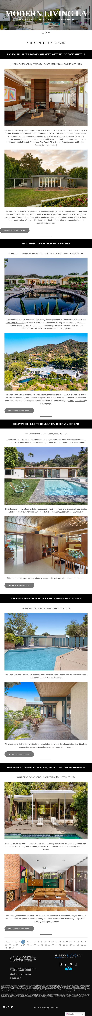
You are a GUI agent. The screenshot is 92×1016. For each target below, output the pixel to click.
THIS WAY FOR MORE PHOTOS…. (19, 585)
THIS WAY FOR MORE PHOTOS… (14, 230)
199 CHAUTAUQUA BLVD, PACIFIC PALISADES (30, 64)
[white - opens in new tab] (70, 964)
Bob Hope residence (76, 401)
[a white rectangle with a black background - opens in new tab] (65, 964)
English (72, 1014)
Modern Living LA (46, 13)
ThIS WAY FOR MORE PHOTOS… (19, 754)
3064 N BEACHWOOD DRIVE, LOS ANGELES (36, 777)
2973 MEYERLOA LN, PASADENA (36, 608)
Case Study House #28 (15, 323)
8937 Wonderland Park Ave (35, 434)
